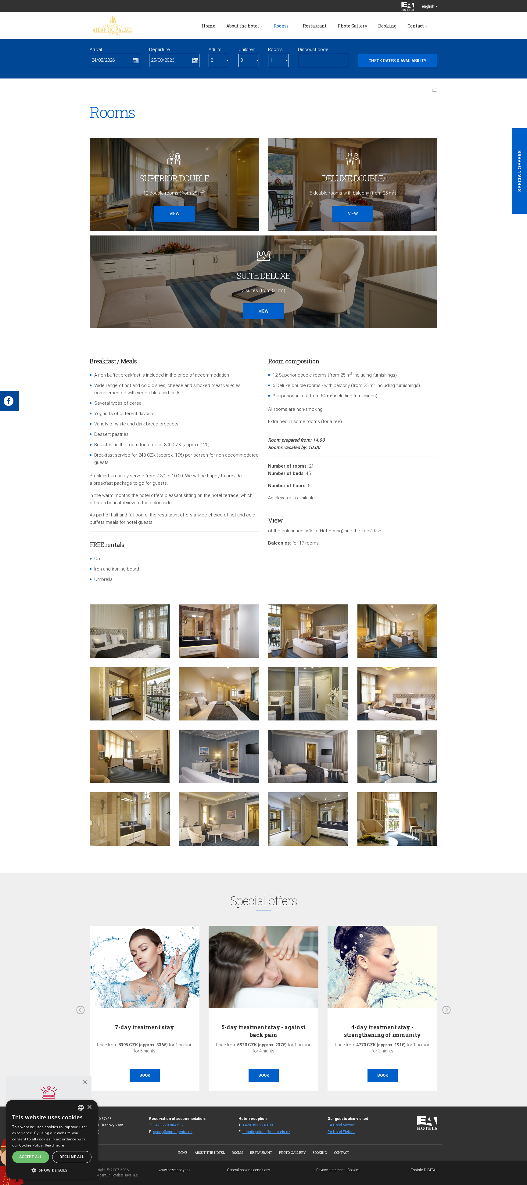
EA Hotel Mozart (341, 1125)
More (382, 1075)
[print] (434, 90)
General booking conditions (248, 1170)
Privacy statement (330, 1170)
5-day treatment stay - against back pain (144, 1030)
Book (144, 1075)
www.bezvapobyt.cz (174, 1170)
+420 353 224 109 (257, 1125)
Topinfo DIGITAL (424, 1170)
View (174, 213)
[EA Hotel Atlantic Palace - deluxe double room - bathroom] (130, 693)
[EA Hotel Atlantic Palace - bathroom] (219, 631)
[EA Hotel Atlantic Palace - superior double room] (397, 631)
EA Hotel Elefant (341, 1132)
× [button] (89, 1107)
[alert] (52, 1139)
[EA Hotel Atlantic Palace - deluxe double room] (130, 631)
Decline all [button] (71, 1156)
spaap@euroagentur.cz (172, 1132)
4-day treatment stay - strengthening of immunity (263, 1030)
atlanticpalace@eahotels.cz (266, 1132)
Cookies (353, 1170)
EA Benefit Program (382, 1027)
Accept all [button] (30, 1156)
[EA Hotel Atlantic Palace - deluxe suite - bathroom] (308, 819)
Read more (54, 1145)
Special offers (519, 171)
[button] (51, 1170)
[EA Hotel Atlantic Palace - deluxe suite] (219, 693)
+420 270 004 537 (168, 1125)
